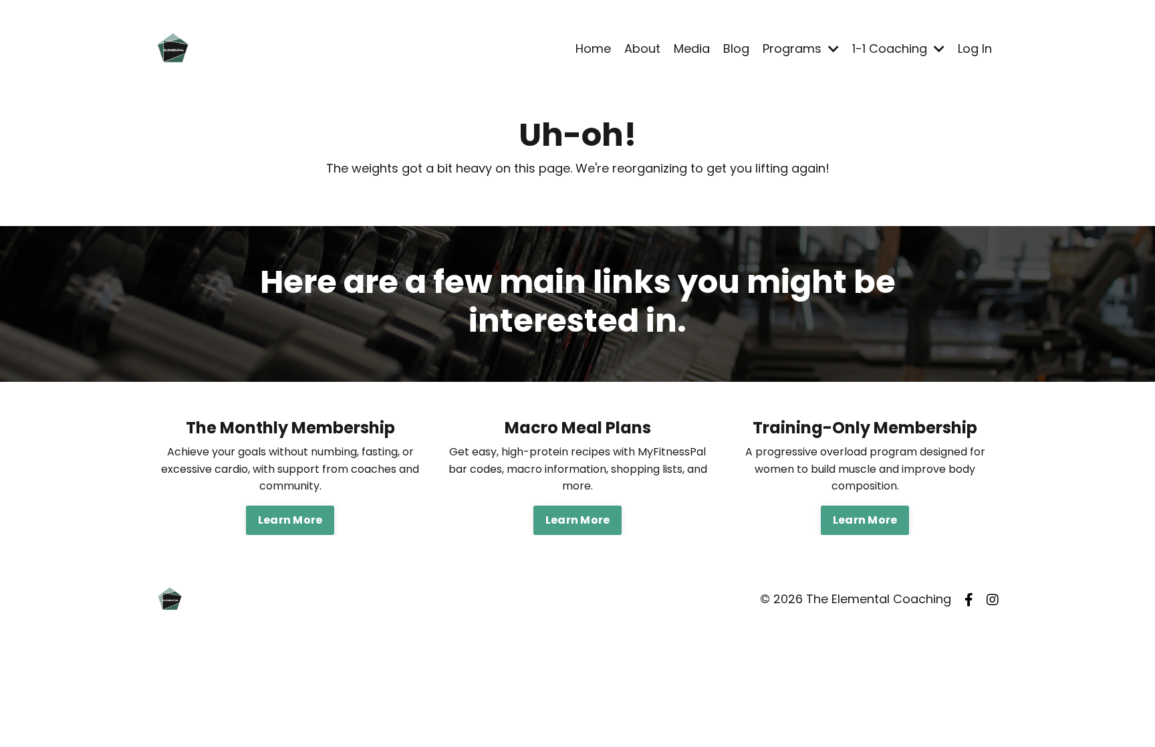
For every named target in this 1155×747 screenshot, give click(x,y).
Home (593, 48)
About (642, 48)
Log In (975, 48)
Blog (736, 48)
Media (692, 48)
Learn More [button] (290, 520)
